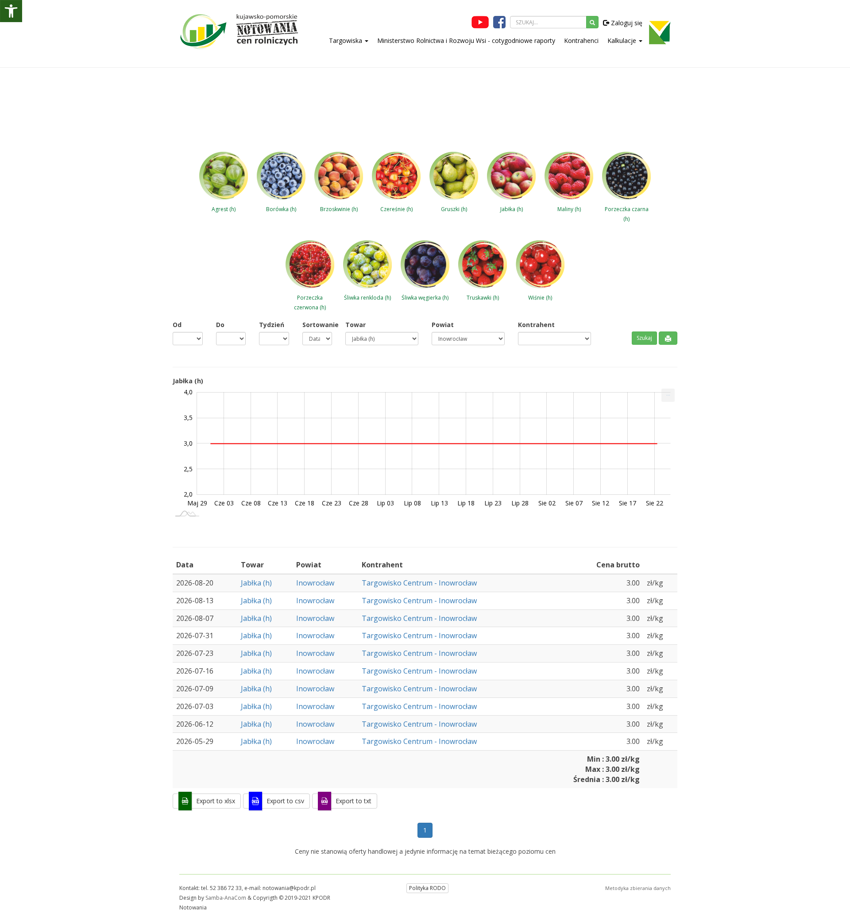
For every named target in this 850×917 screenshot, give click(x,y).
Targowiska (346, 40)
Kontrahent (536, 324)
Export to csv (285, 801)
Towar (355, 324)
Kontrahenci (581, 40)
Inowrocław (315, 583)
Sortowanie (317, 324)
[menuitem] (668, 395)
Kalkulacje (622, 40)
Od (177, 324)
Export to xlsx (215, 801)
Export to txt (353, 801)
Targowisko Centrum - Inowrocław (419, 583)
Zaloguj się (625, 23)
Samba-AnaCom (225, 898)
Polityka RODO (427, 888)
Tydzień (271, 324)
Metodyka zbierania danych (638, 888)
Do (220, 324)
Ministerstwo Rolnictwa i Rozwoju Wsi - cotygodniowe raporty (466, 40)
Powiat (443, 324)
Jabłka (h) (256, 583)
